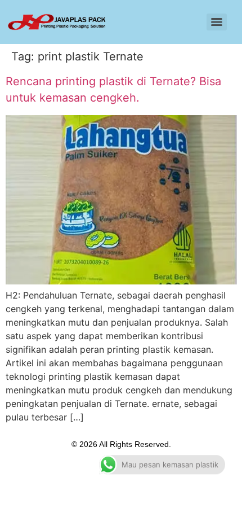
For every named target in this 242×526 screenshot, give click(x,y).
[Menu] (217, 22)
